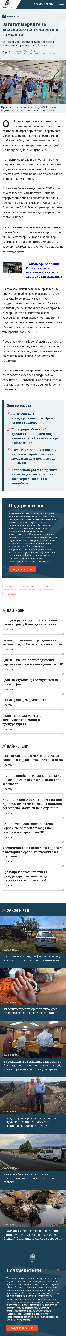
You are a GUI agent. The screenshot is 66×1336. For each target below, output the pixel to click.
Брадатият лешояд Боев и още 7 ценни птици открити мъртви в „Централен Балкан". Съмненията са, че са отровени (33, 1234)
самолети (27, 586)
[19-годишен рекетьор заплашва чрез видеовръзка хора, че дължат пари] (33, 986)
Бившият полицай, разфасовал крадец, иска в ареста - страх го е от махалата (32, 958)
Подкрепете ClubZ (22, 1328)
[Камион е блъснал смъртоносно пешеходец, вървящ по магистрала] (33, 1152)
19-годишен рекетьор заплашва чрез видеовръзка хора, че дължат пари (30, 1011)
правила (10, 594)
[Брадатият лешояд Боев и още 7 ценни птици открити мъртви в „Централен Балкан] (33, 1208)
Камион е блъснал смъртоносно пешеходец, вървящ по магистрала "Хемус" (29, 1178)
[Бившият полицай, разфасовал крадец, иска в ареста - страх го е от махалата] (33, 934)
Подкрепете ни (22, 569)
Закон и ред (13, 16)
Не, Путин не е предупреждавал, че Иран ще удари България (34, 418)
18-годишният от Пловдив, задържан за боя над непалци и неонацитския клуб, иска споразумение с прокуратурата (32, 1065)
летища (10, 586)
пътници (45, 586)
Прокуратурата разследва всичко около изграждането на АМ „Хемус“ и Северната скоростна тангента (33, 1122)
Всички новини (43, 4)
